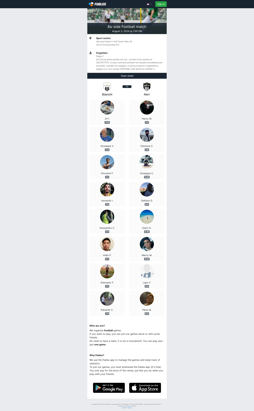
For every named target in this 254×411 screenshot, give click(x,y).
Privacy (129, 408)
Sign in (161, 4)
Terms (124, 408)
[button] (149, 4)
